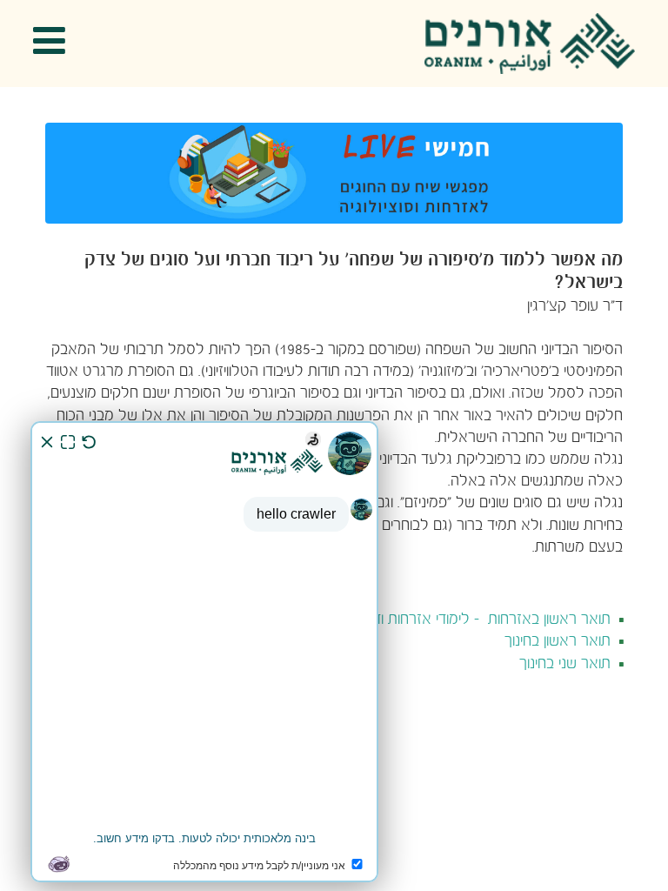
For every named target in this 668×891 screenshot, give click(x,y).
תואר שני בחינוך (565, 664)
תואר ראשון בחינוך (557, 642)
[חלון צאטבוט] (204, 651)
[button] (55, 43)
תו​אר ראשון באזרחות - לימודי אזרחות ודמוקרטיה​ (467, 620)
